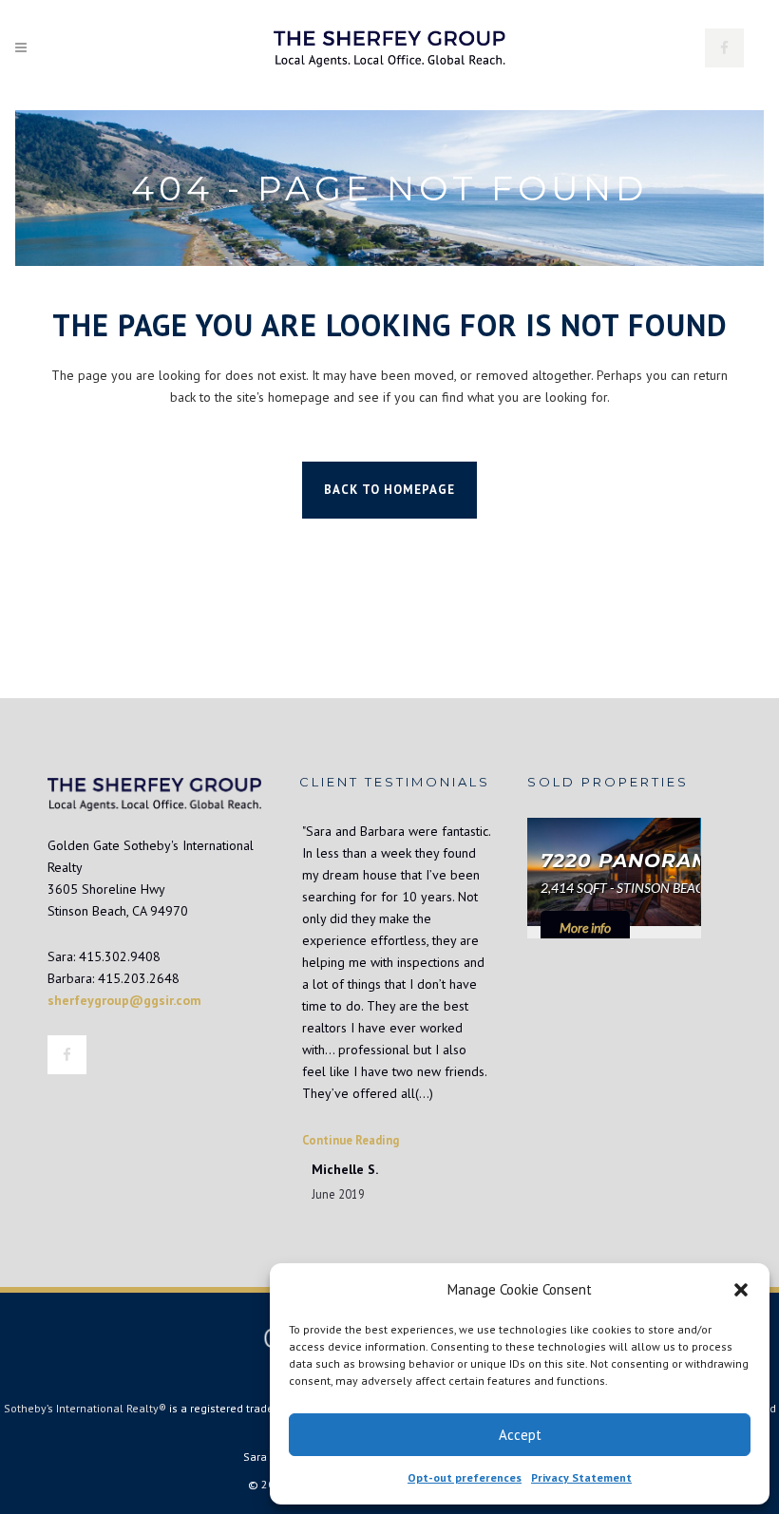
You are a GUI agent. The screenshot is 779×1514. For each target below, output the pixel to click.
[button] (741, 1289)
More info (585, 927)
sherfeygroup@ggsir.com (124, 1000)
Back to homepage (389, 490)
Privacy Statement (581, 1477)
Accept (520, 1435)
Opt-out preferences (465, 1477)
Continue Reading (350, 1139)
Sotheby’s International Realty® (85, 1408)
